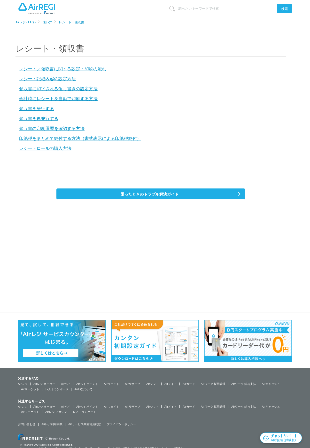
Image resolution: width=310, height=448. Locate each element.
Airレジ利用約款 (51, 424)
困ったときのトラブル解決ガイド (150, 194)
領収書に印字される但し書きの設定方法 (58, 88)
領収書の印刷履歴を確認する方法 (52, 128)
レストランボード (57, 389)
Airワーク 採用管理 (213, 384)
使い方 (47, 22)
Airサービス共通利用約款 (84, 424)
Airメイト (170, 384)
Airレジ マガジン (56, 411)
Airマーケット (30, 389)
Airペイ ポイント (87, 384)
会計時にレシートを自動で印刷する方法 (58, 98)
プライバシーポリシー (121, 424)
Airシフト (152, 384)
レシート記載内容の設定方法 (47, 78)
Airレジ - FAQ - (26, 22)
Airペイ (65, 384)
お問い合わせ (26, 424)
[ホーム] (36, 8)
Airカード (189, 384)
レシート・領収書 (71, 22)
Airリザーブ (132, 384)
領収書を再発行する (38, 118)
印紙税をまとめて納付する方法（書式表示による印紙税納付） (80, 138)
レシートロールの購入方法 (45, 148)
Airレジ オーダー (44, 384)
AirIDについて (83, 389)
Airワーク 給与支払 (243, 384)
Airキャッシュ (271, 384)
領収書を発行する (36, 108)
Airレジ (22, 384)
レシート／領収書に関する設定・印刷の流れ (62, 69)
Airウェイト (111, 384)
